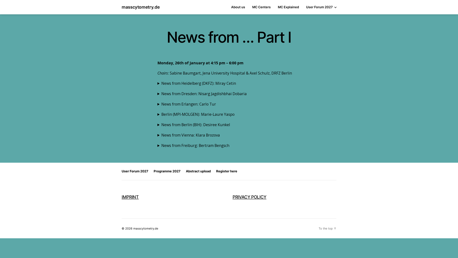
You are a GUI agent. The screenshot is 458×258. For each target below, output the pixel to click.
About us (238, 7)
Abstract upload (198, 171)
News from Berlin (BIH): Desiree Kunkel (195, 124)
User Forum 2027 (319, 7)
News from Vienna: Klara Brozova (190, 135)
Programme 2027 (167, 171)
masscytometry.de (141, 7)
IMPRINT (130, 197)
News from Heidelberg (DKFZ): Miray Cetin (198, 83)
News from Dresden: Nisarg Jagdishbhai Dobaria (204, 93)
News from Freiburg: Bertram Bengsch (195, 145)
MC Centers (261, 7)
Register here (226, 171)
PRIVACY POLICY (249, 197)
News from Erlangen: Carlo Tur (188, 104)
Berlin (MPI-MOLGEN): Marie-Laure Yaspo (198, 114)
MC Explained (288, 7)
